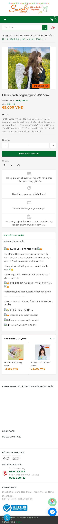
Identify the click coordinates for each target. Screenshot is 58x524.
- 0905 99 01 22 (25, 499)
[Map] (52, 502)
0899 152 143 (17, 471)
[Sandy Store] (29, 8)
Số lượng (6, 140)
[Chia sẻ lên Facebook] (5, 165)
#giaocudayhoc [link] (12, 291)
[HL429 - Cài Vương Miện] (15, 352)
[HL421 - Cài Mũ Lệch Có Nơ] (42, 352)
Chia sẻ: (5, 161)
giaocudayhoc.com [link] (28, 315)
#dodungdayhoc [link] (42, 291)
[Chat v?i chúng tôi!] (52, 512)
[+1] (19, 165)
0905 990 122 (17, 478)
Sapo (19, 522)
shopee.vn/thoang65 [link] (28, 320)
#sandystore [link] (27, 291)
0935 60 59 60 (9, 499)
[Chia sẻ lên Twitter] (12, 165)
